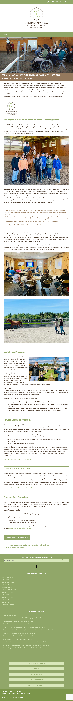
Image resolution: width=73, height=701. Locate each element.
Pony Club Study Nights (9, 589)
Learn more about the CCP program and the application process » (22, 488)
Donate (36, 669)
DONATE (58, 2)
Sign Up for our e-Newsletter (36, 663)
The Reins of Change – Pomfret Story (18, 622)
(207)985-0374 (6, 693)
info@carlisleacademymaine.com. (15, 547)
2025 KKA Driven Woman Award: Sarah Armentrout (24, 628)
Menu (5, 34)
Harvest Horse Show (8, 604)
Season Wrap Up (9, 616)
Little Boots (6, 579)
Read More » (40, 618)
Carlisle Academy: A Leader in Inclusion (19, 634)
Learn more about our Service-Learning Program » (18, 459)
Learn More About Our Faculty (17, 537)
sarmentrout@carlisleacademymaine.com (20, 528)
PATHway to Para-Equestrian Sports (17, 640)
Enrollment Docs (67, 2)
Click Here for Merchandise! (36, 685)
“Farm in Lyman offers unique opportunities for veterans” (27, 646)
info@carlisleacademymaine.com (21, 693)
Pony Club (6, 584)
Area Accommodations (37, 680)
